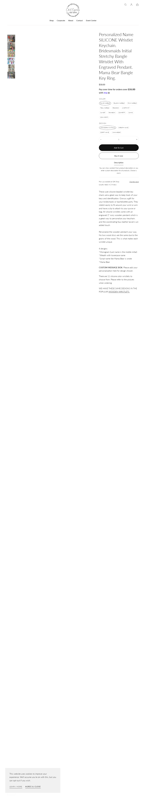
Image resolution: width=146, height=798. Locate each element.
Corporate (61, 20)
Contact (79, 20)
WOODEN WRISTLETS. (119, 291)
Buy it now (118, 156)
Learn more (15, 787)
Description (118, 163)
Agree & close (33, 787)
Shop (52, 20)
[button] (125, 4)
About (70, 20)
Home (9, 29)
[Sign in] (131, 4)
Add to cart (119, 148)
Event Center (91, 20)
